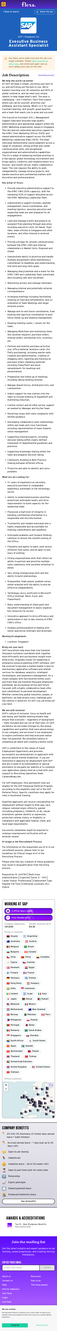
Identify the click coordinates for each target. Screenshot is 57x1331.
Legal (4, 1298)
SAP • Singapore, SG (28, 37)
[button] (29, 1099)
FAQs (4, 1285)
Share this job (46, 12)
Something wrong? (46, 75)
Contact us (7, 1281)
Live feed (6, 1302)
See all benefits (28, 1201)
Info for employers (10, 1289)
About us (6, 1276)
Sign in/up (36, 1281)
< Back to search (11, 12)
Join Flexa (7, 1293)
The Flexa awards (39, 1285)
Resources (36, 1276)
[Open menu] (3, 4)
